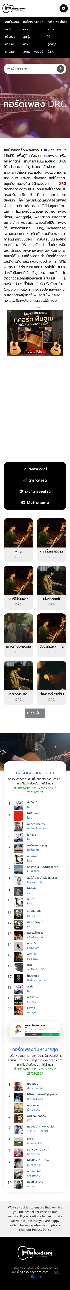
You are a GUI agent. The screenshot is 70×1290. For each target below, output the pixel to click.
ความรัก (32, 943)
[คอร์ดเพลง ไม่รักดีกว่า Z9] (19, 891)
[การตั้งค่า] (64, 8)
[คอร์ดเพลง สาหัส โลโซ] (19, 989)
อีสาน (50, 51)
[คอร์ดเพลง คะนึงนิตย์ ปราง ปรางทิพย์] (19, 1086)
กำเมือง (9, 44)
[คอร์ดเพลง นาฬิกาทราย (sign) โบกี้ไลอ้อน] (19, 848)
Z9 (28, 893)
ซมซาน (31, 899)
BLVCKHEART (35, 1099)
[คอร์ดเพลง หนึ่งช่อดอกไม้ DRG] (51, 580)
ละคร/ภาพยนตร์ (33, 51)
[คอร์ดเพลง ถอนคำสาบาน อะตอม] (19, 1184)
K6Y (29, 1120)
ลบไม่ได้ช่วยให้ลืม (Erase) (42, 877)
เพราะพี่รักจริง (35, 933)
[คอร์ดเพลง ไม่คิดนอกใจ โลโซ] (19, 816)
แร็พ (26, 29)
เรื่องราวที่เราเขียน (51, 694)
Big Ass (31, 1001)
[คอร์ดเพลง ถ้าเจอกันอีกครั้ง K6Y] (19, 1118)
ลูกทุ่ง (26, 37)
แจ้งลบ (56, 1272)
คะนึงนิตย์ (32, 1083)
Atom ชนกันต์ (34, 1143)
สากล (50, 29)
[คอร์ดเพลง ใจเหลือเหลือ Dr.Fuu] (19, 914)
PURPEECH (33, 871)
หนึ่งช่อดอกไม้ (51, 599)
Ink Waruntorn (36, 882)
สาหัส (30, 986)
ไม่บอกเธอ (33, 975)
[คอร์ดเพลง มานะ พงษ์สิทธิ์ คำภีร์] (19, 967)
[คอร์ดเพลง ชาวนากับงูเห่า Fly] (19, 925)
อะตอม (31, 1186)
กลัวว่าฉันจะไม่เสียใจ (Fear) (43, 867)
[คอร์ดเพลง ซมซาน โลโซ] (19, 901)
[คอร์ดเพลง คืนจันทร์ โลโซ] (19, 805)
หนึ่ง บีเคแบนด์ (35, 937)
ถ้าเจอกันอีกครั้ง (36, 1116)
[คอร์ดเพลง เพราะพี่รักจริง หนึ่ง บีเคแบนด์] (19, 935)
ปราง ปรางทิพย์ (35, 1088)
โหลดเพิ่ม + (35, 713)
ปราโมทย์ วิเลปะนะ (36, 828)
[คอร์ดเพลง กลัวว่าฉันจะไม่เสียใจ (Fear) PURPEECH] (19, 869)
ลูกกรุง (51, 44)
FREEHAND (34, 1175)
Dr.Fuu (31, 915)
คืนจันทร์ (32, 802)
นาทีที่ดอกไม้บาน (51, 551)
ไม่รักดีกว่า (33, 888)
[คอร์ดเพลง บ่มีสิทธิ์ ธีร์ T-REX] (19, 957)
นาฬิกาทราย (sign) (38, 845)
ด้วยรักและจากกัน (51, 646)
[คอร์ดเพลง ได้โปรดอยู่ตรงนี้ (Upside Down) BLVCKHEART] (19, 1097)
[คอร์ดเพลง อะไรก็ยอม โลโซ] (19, 859)
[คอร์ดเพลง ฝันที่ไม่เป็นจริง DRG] (18, 580)
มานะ (30, 965)
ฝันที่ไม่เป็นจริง (18, 599)
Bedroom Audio (36, 980)
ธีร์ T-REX (32, 958)
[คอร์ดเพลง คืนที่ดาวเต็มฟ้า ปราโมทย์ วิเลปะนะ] (19, 826)
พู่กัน (18, 551)
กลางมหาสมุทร (36, 1105)
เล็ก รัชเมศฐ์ (33, 1109)
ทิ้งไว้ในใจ (32, 997)
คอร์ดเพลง (12, 22)
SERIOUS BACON (37, 1131)
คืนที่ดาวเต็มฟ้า (36, 824)
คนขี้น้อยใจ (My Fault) (40, 1126)
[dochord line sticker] (35, 1029)
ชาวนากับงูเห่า (35, 922)
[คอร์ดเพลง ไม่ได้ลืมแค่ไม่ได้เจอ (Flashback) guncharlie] (19, 1163)
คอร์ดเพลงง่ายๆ (33, 22)
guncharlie (34, 1164)
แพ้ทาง (31, 1008)
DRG (18, 557)
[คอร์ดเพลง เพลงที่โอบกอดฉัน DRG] (18, 628)
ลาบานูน (31, 1012)
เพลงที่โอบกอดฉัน (18, 646)
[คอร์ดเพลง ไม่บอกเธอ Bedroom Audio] (19, 978)
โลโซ (29, 807)
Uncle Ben (33, 1154)
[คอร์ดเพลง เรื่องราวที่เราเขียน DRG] (51, 675)
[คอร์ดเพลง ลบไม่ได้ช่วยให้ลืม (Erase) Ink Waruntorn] (19, 880)
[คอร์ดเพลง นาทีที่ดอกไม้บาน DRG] (51, 532)
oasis (30, 1138)
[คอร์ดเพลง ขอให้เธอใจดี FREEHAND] (19, 1174)
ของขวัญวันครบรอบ (18, 696)
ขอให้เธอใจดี (34, 1171)
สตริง (8, 29)
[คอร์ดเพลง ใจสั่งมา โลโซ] (19, 837)
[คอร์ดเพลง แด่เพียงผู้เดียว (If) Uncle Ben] (19, 1152)
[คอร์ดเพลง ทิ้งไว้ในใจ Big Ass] (19, 1000)
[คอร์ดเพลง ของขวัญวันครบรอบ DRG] (18, 675)
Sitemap (36, 1276)
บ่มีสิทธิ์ (31, 954)
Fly (28, 926)
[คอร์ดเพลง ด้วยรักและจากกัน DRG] (51, 628)
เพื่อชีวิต (10, 37)
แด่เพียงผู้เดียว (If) (38, 1149)
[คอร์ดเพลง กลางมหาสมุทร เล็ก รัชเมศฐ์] (19, 1108)
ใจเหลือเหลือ (34, 911)
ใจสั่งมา (31, 834)
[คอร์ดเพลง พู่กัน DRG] (18, 532)
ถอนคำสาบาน (35, 1181)
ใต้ (48, 37)
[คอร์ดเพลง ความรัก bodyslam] (19, 946)
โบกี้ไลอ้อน (33, 850)
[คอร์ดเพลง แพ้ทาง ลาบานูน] (19, 1010)
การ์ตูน (9, 51)
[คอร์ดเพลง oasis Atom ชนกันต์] (19, 1141)
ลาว (25, 44)
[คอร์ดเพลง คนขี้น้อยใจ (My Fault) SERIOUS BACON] (19, 1129)
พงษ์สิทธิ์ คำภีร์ (35, 969)
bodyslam (33, 948)
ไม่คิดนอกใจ (34, 813)
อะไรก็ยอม (33, 856)
